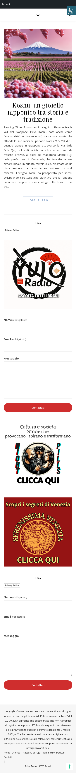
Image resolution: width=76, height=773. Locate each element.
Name (15, 320)
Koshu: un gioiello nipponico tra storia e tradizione (38, 112)
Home (7, 752)
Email (15, 339)
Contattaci (38, 407)
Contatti (8, 757)
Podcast (60, 752)
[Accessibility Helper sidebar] (71, 10)
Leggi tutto (38, 200)
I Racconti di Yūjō (31, 752)
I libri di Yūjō (48, 752)
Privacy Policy (12, 230)
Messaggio (11, 358)
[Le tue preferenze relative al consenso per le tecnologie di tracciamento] (69, 766)
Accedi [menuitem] (5, 4)
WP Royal (45, 766)
